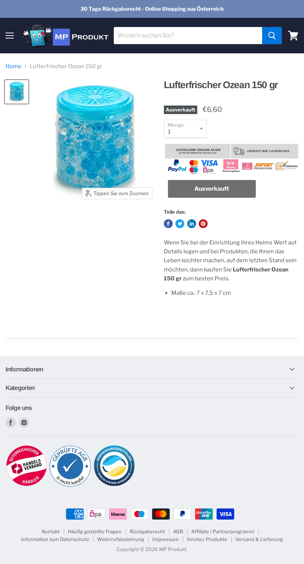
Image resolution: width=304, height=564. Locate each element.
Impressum (165, 539)
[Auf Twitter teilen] (179, 223)
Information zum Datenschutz (55, 539)
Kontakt (51, 531)
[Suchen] (272, 35)
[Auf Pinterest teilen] (203, 223)
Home (14, 66)
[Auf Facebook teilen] (168, 223)
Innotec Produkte (207, 539)
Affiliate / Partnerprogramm (222, 531)
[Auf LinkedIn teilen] (191, 223)
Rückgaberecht (147, 531)
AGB (178, 531)
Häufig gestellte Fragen (95, 531)
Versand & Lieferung (259, 539)
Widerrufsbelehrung (120, 539)
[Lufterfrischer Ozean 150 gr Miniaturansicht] (17, 92)
